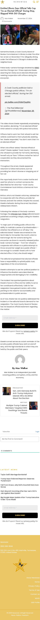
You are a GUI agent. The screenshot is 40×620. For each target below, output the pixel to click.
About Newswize (33, 578)
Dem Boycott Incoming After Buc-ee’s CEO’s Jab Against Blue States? (19, 492)
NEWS (37, 598)
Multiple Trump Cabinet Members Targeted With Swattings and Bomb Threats (16, 408)
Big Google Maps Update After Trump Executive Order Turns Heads (20, 498)
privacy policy (29, 331)
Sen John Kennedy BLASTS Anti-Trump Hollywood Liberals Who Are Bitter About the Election (24, 393)
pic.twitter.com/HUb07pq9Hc (18, 102)
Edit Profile (35, 602)
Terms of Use (34, 590)
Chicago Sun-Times (19, 214)
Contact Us (35, 594)
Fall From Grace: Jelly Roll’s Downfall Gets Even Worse (20, 486)
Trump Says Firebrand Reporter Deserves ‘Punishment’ (17, 480)
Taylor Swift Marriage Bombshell (14, 474)
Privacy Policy (34, 586)
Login (37, 432)
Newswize (20, 2)
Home (37, 582)
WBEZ (37, 68)
